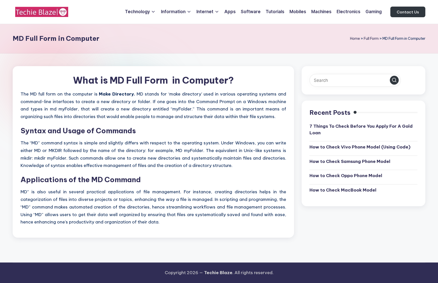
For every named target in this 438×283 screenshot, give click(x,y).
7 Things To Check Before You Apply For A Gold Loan (361, 129)
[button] (407, 12)
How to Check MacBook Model (342, 190)
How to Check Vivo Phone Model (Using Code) (359, 147)
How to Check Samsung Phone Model (349, 161)
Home (355, 38)
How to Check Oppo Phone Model (345, 175)
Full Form (371, 38)
